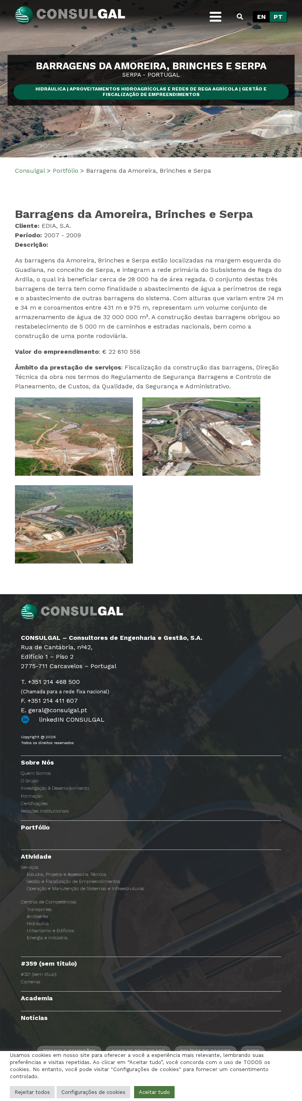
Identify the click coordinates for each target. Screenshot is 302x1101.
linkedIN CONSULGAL (72, 719)
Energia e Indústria (47, 937)
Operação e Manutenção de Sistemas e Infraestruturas (85, 888)
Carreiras (30, 982)
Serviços (29, 867)
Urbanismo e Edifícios (50, 930)
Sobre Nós (37, 762)
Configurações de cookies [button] (93, 1092)
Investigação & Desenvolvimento (55, 788)
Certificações (34, 803)
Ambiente (37, 916)
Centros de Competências (48, 902)
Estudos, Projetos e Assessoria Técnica (66, 874)
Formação (31, 796)
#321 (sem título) (38, 974)
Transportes (39, 909)
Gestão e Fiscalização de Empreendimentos (73, 881)
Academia (37, 998)
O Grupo (30, 780)
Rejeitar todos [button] (32, 1092)
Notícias (34, 1018)
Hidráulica (38, 923)
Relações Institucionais (44, 811)
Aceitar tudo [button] (154, 1092)
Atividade (36, 856)
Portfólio (35, 827)
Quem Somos (36, 773)
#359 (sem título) (49, 963)
